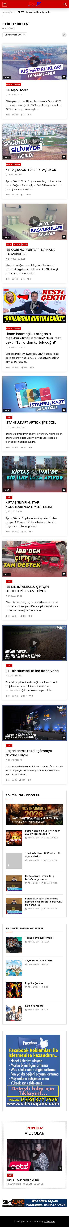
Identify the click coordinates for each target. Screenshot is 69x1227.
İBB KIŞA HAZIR (17, 90)
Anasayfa (7, 12)
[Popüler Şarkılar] (14, 990)
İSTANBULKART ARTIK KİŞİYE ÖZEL (31, 422)
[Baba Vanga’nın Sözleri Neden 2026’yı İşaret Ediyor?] (14, 838)
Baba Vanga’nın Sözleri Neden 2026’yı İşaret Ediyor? (42, 832)
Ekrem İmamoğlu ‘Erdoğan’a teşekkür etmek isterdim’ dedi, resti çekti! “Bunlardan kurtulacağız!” (33, 338)
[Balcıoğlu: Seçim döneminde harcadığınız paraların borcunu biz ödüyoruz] (14, 906)
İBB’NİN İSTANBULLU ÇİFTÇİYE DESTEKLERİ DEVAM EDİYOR (28, 588)
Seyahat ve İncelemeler (39, 960)
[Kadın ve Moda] (14, 1013)
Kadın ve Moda (34, 1005)
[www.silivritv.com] (34, 4)
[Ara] (65, 4)
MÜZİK (10, 1175)
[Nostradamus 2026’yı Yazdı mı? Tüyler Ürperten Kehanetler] (34, 814)
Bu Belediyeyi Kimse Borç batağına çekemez (39, 877)
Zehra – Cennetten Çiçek (23, 1180)
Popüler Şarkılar (34, 983)
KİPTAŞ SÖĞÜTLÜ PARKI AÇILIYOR (31, 169)
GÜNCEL (9, 84)
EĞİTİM (8, 244)
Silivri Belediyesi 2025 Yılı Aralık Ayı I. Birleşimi (43, 855)
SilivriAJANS (49, 1221)
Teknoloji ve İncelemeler (39, 937)
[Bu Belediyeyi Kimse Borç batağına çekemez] (14, 883)
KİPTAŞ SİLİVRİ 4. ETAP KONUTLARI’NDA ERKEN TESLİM (29, 504)
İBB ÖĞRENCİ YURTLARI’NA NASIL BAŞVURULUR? (30, 251)
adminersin (20, 821)
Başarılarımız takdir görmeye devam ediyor (29, 753)
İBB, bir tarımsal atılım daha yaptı (32, 671)
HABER (17, 84)
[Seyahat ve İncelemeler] (14, 968)
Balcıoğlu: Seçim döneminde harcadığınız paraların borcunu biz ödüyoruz (43, 901)
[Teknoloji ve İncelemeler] (14, 945)
